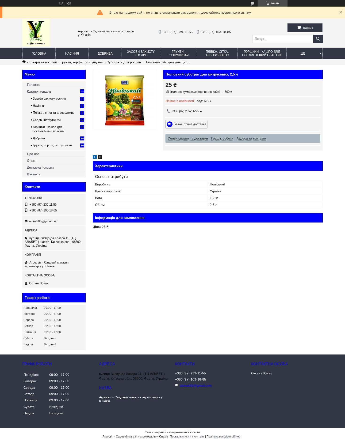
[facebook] (95, 158)
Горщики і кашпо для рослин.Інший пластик (261, 53)
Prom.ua (195, 432)
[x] (100, 158)
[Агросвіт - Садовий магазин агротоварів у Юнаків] (36, 45)
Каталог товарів (39, 91)
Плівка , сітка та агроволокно (53, 112)
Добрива (105, 53)
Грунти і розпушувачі (179, 53)
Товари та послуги (43, 62)
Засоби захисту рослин (141, 53)
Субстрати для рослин (124, 62)
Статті (31, 160)
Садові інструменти (47, 120)
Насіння (72, 53)
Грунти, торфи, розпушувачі (82, 62)
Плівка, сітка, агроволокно (217, 53)
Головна (39, 53)
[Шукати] (318, 39)
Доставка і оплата (40, 167)
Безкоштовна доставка (190, 124)
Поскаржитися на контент (187, 436)
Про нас (33, 154)
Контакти (34, 174)
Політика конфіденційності (224, 436)
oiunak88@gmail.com (43, 221)
